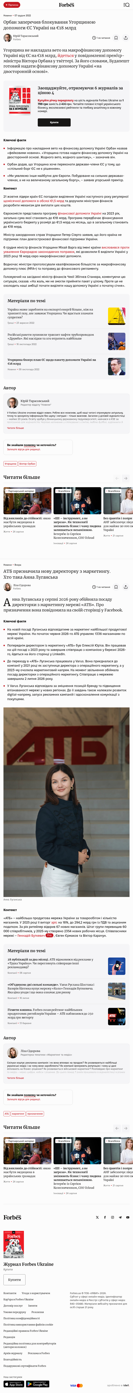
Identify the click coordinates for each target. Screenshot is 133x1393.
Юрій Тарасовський (25, 35)
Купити (54, 122)
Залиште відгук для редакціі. (24, 449)
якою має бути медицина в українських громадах (27, 522)
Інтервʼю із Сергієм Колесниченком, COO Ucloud (77, 528)
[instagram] (112, 1217)
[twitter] (97, 1217)
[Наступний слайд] (126, 478)
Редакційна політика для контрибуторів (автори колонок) (29, 1345)
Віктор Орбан (27, 463)
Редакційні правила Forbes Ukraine (25, 1330)
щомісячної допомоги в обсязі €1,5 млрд (33, 201)
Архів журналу (12, 1353)
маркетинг (18, 1113)
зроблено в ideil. (118, 1385)
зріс (54, 922)
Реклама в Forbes (39, 1353)
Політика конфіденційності (21, 1318)
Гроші (11, 323)
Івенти (32, 1305)
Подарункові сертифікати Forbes (24, 1365)
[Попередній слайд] (117, 1128)
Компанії (12, 973)
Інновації (58, 543)
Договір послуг (13, 1305)
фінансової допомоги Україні (79, 213)
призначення (35, 1113)
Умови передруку (14, 1312)
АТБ (7, 1113)
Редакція (9, 1337)
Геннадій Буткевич (31, 935)
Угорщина (10, 463)
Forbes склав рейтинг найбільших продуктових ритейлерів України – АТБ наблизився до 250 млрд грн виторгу (50, 1013)
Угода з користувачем (36, 1293)
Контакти (9, 1293)
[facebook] (105, 1217)
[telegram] (120, 1217)
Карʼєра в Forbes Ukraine (18, 1299)
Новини (7, 15)
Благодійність (12, 1359)
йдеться (65, 55)
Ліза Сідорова (22, 585)
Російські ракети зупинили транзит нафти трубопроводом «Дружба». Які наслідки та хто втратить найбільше (51, 336)
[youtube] (128, 1217)
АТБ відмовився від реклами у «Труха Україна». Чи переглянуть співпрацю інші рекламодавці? (50, 963)
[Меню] (126, 5)
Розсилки (38, 1312)
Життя (6, 531)
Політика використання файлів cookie (28, 1324)
